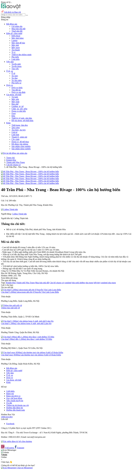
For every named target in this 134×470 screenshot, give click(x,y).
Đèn (13, 116)
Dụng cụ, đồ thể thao (20, 142)
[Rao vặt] (11, 8)
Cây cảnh (15, 139)
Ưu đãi (9, 403)
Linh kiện (15, 59)
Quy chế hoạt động (14, 398)
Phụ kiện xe (16, 83)
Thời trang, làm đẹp (20, 125)
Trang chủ (10, 158)
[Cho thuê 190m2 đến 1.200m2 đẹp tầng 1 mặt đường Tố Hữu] (27, 337)
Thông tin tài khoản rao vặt (17, 405)
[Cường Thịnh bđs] (9, 209)
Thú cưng (16, 127)
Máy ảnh (15, 45)
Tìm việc (15, 69)
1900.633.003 (7, 417)
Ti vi (13, 52)
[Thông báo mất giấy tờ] (11, 305)
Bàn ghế (15, 104)
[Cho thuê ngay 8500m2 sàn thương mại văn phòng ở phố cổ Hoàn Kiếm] (32, 352)
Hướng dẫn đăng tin (14, 408)
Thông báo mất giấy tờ (10, 308)
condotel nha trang (108, 283)
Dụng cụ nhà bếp (19, 111)
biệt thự (97, 283)
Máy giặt (15, 99)
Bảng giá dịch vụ (13, 396)
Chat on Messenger (24, 468)
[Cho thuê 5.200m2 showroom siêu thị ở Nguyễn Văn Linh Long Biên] (31, 290)
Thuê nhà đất (17, 31)
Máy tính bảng (18, 38)
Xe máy (15, 76)
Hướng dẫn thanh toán (15, 410)
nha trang (89, 283)
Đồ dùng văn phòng (20, 144)
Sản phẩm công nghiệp (21, 146)
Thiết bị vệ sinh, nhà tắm (22, 118)
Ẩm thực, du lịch (19, 130)
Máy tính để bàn (18, 43)
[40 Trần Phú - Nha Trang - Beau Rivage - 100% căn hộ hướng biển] (30, 171)
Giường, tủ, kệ (18, 106)
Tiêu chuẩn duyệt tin (14, 401)
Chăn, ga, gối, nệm (19, 109)
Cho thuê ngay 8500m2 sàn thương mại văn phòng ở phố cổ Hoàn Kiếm (31, 355)
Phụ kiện (15, 57)
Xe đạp (15, 78)
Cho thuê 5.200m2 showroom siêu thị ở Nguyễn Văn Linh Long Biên (30, 292)
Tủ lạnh (15, 97)
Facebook (10, 424)
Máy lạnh (15, 102)
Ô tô (13, 73)
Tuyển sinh (16, 64)
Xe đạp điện (17, 80)
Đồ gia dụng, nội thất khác (23, 120)
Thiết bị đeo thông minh (21, 54)
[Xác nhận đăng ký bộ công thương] (16, 441)
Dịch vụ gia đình (18, 92)
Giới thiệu (10, 391)
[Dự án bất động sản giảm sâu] (14, 153)
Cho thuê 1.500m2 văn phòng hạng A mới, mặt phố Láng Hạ (26, 323)
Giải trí (14, 132)
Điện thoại (16, 36)
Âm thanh (16, 50)
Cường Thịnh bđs (19, 214)
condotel (67, 283)
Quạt (14, 113)
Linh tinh (15, 135)
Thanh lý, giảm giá (19, 137)
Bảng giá (10, 393)
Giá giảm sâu (17, 26)
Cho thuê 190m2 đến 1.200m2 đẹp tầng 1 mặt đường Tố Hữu (26, 339)
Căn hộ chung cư (13, 165)
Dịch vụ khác (17, 87)
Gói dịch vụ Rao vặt (12, 12)
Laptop (14, 40)
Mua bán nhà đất (18, 29)
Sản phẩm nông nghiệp (21, 149)
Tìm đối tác (16, 90)
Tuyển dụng (16, 66)
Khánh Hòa (11, 160)
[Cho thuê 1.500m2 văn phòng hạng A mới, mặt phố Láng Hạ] (27, 321)
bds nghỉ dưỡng (78, 283)
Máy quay (16, 47)
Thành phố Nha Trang (15, 162)
